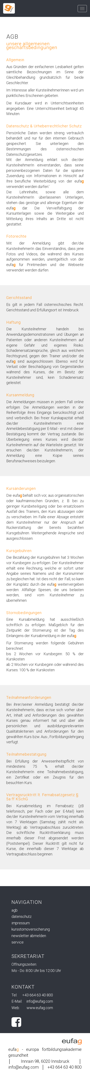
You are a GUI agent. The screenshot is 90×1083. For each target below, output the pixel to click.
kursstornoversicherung (31, 929)
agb (15, 910)
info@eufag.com (39, 1001)
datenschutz (22, 916)
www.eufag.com (40, 1008)
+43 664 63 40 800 (37, 995)
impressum (21, 923)
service (18, 942)
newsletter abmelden (29, 936)
